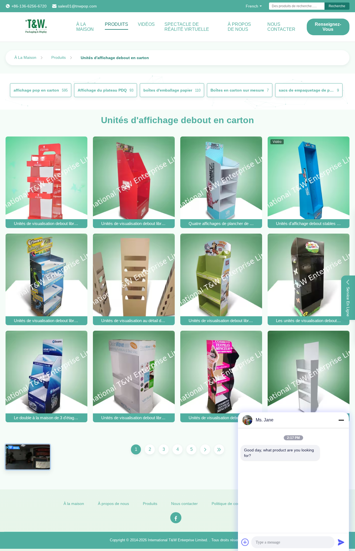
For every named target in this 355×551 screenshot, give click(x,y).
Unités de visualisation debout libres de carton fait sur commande (46, 223)
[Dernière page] (219, 449)
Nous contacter (281, 27)
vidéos (146, 24)
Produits (116, 24)
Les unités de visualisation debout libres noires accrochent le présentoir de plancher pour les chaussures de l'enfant (308, 320)
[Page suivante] (205, 449)
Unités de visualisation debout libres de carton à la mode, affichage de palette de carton (221, 417)
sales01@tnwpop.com (77, 6)
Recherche (337, 6)
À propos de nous (239, 27)
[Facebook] (175, 517)
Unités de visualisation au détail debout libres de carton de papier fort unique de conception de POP (134, 320)
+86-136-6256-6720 (29, 6)
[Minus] (341, 420)
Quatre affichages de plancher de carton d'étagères (221, 223)
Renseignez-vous (328, 27)
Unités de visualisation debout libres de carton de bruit (134, 223)
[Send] (341, 542)
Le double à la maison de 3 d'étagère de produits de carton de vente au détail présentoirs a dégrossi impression (46, 417)
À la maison (85, 27)
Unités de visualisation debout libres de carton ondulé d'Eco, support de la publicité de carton (134, 417)
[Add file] (245, 542)
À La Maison (25, 57)
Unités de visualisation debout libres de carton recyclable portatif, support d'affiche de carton (46, 320)
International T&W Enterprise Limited (177, 540)
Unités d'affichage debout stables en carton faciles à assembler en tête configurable (308, 223)
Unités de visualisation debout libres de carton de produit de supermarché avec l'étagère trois (221, 320)
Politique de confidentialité (234, 503)
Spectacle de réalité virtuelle (186, 27)
